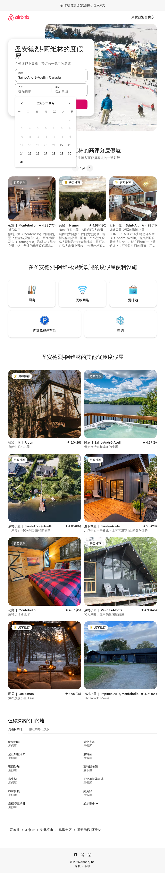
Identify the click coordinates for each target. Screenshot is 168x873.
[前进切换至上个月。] (22, 103)
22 (61, 145)
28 (53, 153)
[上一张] (75, 168)
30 (70, 153)
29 (61, 153)
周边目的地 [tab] (15, 729)
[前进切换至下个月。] (69, 103)
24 (21, 153)
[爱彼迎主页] (18, 17)
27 (45, 153)
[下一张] (89, 168)
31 (21, 162)
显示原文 (99, 5)
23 (69, 145)
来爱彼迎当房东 (142, 17)
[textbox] (33, 91)
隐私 (78, 866)
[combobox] (51, 77)
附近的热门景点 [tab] (39, 729)
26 (37, 153)
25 (29, 153)
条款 (87, 866)
